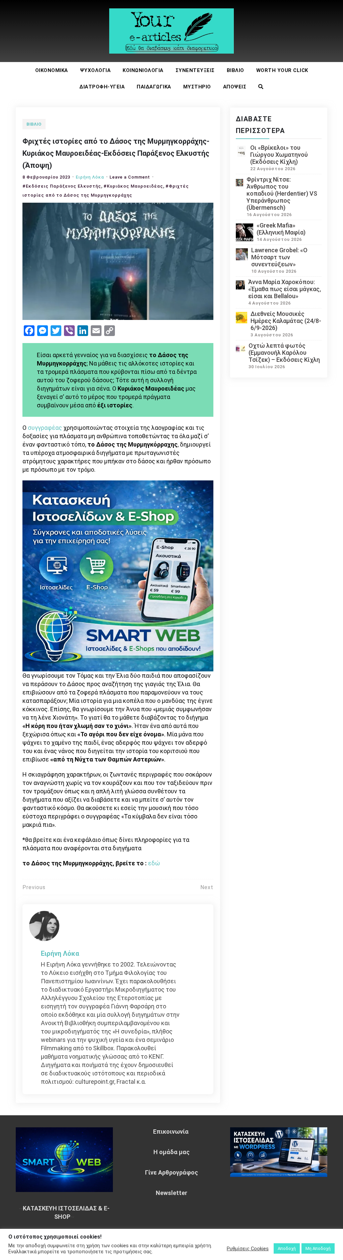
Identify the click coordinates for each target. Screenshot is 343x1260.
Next (206, 887)
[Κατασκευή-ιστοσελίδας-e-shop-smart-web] (117, 575)
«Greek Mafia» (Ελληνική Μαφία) (281, 229)
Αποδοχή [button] (287, 1248)
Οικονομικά (51, 70)
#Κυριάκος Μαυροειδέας (133, 186)
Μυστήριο (197, 87)
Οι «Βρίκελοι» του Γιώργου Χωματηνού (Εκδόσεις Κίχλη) (279, 154)
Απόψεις (235, 87)
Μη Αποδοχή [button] (318, 1248)
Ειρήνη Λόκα (90, 177)
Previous (34, 887)
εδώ (154, 863)
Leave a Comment (130, 177)
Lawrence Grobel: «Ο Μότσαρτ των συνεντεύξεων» (279, 257)
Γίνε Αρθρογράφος (171, 1172)
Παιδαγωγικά (154, 87)
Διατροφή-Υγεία (102, 87)
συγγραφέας (45, 427)
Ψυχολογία (95, 70)
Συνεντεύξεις (195, 70)
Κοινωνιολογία (143, 70)
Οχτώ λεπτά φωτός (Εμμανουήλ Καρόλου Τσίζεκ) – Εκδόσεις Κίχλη (284, 352)
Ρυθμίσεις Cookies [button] (248, 1249)
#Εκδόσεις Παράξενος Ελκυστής (61, 186)
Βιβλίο (235, 70)
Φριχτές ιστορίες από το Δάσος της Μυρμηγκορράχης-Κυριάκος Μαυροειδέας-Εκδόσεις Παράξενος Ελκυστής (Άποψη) (115, 153)
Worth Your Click (282, 70)
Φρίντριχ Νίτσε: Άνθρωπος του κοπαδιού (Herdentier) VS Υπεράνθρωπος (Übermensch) (282, 193)
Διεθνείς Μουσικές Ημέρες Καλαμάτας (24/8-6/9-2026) (286, 320)
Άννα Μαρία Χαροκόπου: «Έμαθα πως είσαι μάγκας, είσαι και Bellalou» (284, 289)
